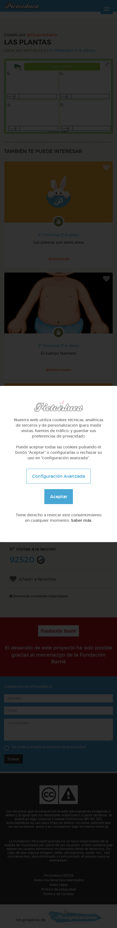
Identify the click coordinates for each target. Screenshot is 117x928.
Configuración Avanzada (58, 476)
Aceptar (58, 496)
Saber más (81, 520)
